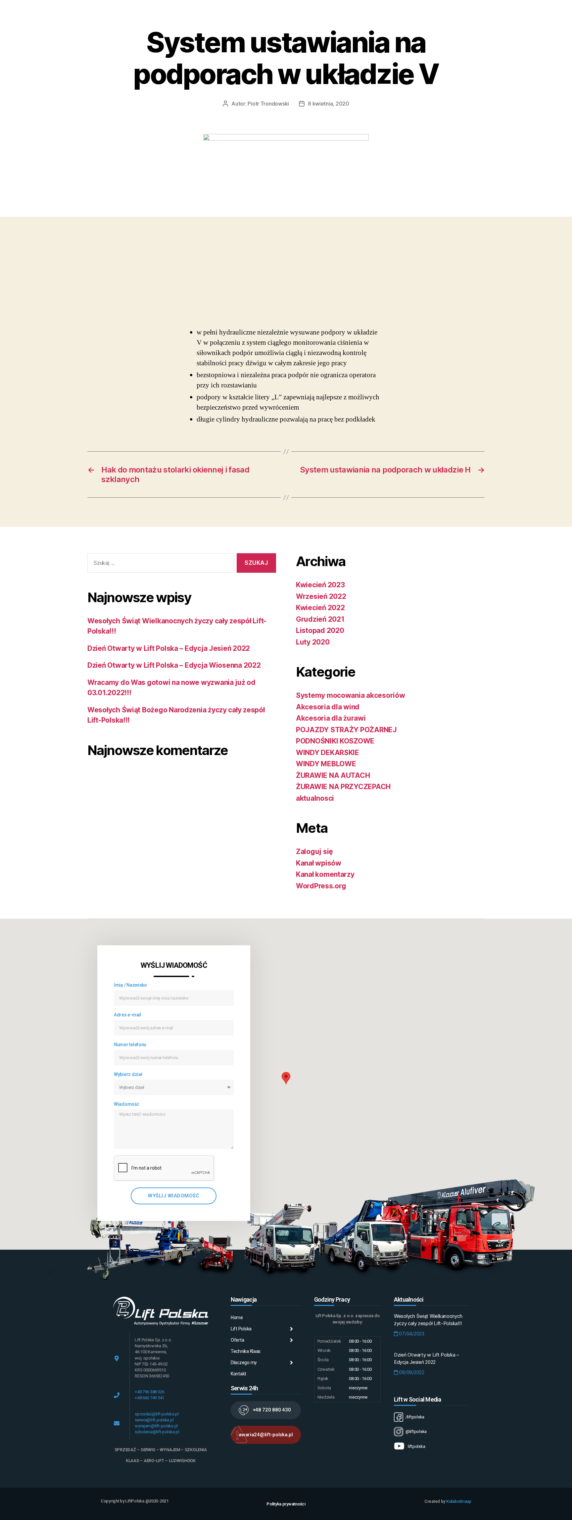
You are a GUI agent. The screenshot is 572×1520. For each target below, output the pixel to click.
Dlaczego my (244, 1362)
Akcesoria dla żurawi (331, 718)
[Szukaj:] (159, 564)
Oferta (237, 1340)
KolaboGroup (458, 1501)
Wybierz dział (128, 1074)
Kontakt (238, 1373)
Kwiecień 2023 (320, 585)
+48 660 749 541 (149, 1397)
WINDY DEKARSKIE (327, 752)
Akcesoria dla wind (327, 707)
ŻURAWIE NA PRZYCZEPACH (343, 786)
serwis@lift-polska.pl (154, 1419)
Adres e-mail (127, 1014)
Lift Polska (241, 1328)
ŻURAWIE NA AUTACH (333, 775)
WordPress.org (321, 886)
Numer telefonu (130, 1044)
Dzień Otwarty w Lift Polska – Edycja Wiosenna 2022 (174, 665)
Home (237, 1317)
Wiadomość (126, 1104)
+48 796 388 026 (149, 1391)
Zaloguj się (314, 851)
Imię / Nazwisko (130, 985)
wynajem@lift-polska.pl (156, 1425)
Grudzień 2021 (320, 619)
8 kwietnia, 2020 (328, 103)
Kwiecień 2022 (320, 608)
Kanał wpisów (318, 863)
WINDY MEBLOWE (326, 764)
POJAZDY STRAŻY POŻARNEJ (346, 730)
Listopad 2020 (320, 630)
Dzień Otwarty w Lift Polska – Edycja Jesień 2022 (168, 648)
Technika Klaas (246, 1351)
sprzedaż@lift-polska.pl (157, 1413)
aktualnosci (315, 798)
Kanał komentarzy (325, 874)
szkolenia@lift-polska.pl (157, 1431)
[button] (266, 1410)
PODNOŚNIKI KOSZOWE (335, 741)
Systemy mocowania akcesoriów (350, 695)
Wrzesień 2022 (321, 596)
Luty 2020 (313, 642)
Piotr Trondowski (268, 103)
